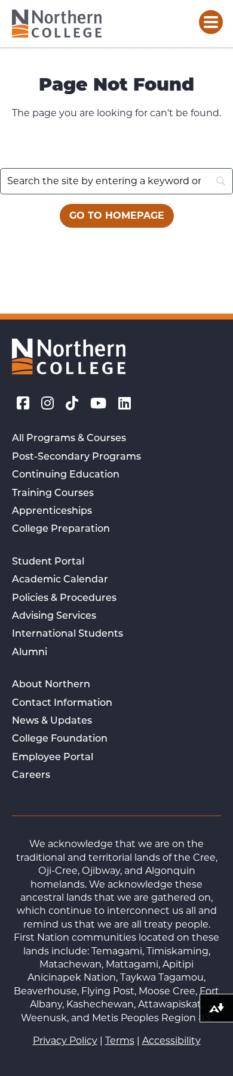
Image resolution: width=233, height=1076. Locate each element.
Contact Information (62, 703)
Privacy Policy (65, 1040)
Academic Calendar (60, 580)
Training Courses (53, 493)
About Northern (51, 685)
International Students (67, 634)
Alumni (29, 653)
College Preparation (61, 529)
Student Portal (48, 562)
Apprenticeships (52, 511)
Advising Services (54, 616)
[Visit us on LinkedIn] (124, 403)
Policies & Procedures (64, 598)
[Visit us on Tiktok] (72, 403)
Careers (31, 775)
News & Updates (52, 721)
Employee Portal (52, 757)
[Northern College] (57, 23)
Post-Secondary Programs (76, 457)
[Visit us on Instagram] (47, 403)
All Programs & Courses (69, 439)
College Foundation (60, 739)
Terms (119, 1040)
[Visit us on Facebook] (23, 403)
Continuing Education (65, 475)
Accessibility (171, 1040)
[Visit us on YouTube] (98, 403)
